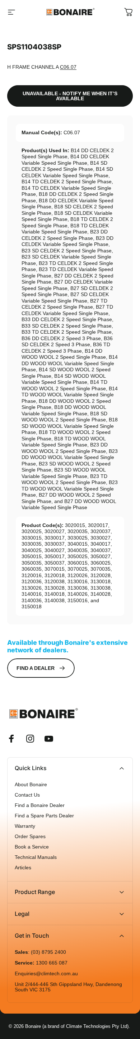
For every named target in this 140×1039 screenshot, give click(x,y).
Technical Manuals (36, 857)
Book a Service (32, 847)
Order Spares (30, 836)
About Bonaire (31, 784)
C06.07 (68, 67)
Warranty (25, 826)
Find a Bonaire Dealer (40, 805)
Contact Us (27, 795)
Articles (23, 867)
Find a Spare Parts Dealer (44, 815)
